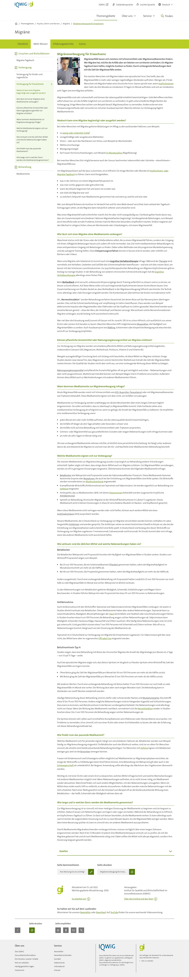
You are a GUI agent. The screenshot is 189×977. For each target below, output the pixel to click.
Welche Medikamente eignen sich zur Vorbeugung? (32, 129)
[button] (165, 4)
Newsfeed (101, 912)
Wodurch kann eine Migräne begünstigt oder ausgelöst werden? (31, 91)
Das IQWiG (19, 951)
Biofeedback (68, 282)
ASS (117, 392)
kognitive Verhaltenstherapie (124, 261)
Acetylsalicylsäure (65, 514)
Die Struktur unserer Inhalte (26, 959)
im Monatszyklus (114, 152)
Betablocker (65, 475)
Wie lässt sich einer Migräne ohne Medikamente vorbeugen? (30, 100)
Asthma (144, 748)
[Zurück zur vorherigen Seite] (17, 930)
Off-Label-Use (105, 638)
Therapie (163, 261)
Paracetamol (136, 392)
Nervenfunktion (145, 708)
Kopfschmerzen (166, 83)
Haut (111, 613)
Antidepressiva (67, 495)
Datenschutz (59, 962)
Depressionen (115, 492)
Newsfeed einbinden (63, 955)
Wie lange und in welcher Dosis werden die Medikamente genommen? (32, 158)
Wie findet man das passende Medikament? (28, 149)
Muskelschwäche (151, 697)
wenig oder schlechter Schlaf (76, 133)
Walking (111, 327)
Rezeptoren (89, 478)
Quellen (63, 851)
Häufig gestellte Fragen (24, 966)
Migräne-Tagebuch (25, 60)
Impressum (19, 970)
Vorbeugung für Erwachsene (30, 84)
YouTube (114, 912)
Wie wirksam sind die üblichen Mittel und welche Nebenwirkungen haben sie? (32, 140)
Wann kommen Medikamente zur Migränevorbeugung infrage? (30, 120)
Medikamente (23, 173)
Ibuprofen (124, 392)
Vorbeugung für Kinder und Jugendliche (29, 76)
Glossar (57, 970)
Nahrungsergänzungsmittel (70, 370)
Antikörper (74, 524)
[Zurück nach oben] (171, 941)
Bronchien (85, 751)
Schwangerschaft (65, 765)
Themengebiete (105, 16)
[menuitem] (23, 44)
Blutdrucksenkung (94, 481)
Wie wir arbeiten (22, 962)
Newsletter (85, 912)
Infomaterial (59, 966)
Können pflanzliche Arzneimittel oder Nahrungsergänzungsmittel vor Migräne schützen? (32, 111)
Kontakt (57, 959)
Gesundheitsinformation (25, 955)
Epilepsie (64, 488)
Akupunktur (142, 324)
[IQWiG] (107, 947)
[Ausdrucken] (32, 930)
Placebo (113, 564)
